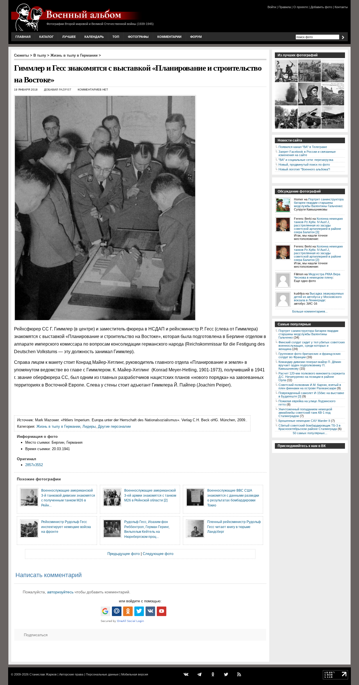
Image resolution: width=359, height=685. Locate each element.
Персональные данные (102, 674)
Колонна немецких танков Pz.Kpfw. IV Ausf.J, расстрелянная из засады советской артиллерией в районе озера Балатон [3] (318, 225)
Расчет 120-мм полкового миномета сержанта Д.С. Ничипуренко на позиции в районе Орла (312, 377)
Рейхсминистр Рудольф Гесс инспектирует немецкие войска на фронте (66, 526)
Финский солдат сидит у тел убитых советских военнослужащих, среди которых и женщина (312, 346)
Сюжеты (21, 55)
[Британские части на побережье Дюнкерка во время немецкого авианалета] (333, 81)
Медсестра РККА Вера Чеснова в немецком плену (317, 275)
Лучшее (69, 36)
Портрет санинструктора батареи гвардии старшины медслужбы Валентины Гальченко (319, 203)
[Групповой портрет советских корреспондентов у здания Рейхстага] (333, 105)
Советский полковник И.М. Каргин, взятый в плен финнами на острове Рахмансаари (310, 386)
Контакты (341, 7)
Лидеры (89, 426)
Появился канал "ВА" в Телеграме (303, 147)
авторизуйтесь (60, 592)
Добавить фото (321, 7)
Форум (196, 36)
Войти (272, 7)
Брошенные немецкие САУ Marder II (304, 420)
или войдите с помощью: (140, 601)
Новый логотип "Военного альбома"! (304, 169)
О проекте (300, 7)
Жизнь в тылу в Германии (74, 55)
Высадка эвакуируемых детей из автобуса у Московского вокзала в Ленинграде (319, 297)
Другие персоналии (114, 426)
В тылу (39, 55)
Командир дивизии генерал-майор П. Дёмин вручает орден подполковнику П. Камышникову (310, 365)
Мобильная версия (134, 674)
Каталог (46, 36)
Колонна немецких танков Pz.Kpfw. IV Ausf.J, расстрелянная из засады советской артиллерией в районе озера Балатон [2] (318, 253)
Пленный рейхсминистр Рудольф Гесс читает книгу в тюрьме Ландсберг (234, 526)
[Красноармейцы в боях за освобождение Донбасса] (286, 105)
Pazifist (65, 89)
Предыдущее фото (123, 554)
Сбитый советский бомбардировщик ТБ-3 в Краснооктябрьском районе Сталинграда (309, 427)
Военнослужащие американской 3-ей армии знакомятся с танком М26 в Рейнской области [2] (150, 495)
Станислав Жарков (43, 674)
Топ (115, 36)
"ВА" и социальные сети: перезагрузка (306, 159)
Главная (23, 36)
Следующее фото (158, 554)
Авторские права (71, 674)
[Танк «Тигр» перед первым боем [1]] (309, 81)
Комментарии (169, 36)
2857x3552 (34, 465)
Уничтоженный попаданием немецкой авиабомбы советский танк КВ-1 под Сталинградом (305, 413)
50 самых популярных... (310, 433)
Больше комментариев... (310, 311)
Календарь (94, 36)
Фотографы (138, 36)
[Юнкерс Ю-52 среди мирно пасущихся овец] (333, 128)
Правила (285, 7)
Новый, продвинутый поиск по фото (304, 164)
